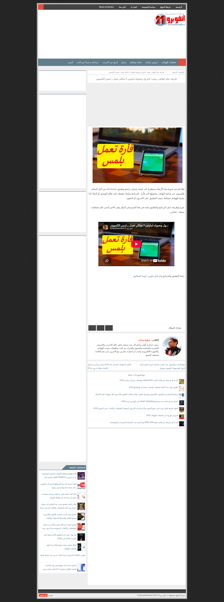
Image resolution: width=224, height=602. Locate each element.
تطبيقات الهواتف (169, 62)
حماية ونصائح (136, 62)
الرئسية (174, 72)
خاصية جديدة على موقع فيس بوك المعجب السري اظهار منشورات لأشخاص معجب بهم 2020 (59, 567)
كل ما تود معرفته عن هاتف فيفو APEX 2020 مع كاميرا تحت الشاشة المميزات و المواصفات (143, 422)
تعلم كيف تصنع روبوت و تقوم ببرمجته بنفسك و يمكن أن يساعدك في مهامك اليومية (59, 496)
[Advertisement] (94, 34)
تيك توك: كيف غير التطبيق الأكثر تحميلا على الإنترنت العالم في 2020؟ (60, 537)
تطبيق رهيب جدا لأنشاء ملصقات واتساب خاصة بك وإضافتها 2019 (153, 387)
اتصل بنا (134, 7)
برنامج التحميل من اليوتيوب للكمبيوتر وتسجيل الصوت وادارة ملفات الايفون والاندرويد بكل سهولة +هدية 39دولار (136, 394)
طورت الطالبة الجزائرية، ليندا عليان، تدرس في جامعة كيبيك (62, 555)
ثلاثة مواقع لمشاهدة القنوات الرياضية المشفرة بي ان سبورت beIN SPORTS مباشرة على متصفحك (59, 476)
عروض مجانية (152, 62)
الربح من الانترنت (110, 62)
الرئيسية (179, 7)
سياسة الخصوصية (148, 7)
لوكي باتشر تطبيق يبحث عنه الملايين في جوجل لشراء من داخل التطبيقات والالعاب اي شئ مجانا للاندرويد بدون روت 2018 (58, 506)
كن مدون (43, 595)
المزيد (70, 62)
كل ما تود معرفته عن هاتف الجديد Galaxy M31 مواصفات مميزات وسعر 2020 (149, 380)
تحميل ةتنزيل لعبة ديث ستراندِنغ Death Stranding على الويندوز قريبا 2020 (149, 401)
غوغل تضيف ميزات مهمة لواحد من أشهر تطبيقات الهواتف (61, 547)
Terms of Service (106, 7)
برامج (123, 62)
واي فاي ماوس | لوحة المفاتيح (147, 276)
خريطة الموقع (165, 7)
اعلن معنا (122, 7)
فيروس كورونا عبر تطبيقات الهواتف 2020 (162, 415)
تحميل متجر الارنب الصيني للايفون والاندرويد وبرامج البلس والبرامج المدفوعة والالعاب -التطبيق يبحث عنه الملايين (59, 516)
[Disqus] (136, 467)
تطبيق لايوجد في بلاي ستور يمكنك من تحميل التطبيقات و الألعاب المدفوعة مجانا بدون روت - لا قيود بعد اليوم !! (58, 527)
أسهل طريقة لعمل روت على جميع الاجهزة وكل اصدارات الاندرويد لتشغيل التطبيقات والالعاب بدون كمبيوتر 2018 (135, 408)
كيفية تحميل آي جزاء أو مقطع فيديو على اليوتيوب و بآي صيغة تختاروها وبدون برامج (58, 486)
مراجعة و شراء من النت (88, 62)
